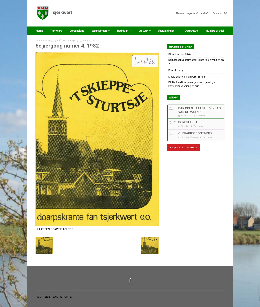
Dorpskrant (191, 31)
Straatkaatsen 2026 (179, 54)
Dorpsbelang (77, 31)
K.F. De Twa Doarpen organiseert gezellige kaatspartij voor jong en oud (191, 84)
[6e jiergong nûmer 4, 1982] (97, 225)
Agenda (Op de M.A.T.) (198, 13)
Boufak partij (175, 70)
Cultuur (143, 31)
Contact (217, 13)
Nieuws (180, 13)
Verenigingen (99, 31)
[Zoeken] (225, 13)
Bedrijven (122, 31)
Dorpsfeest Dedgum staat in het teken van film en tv (196, 61)
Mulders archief (215, 31)
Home (39, 31)
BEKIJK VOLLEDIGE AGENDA (183, 147)
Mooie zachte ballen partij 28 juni (186, 76)
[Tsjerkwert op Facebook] (130, 280)
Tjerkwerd (56, 31)
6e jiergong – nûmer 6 (56, 40)
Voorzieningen (166, 31)
